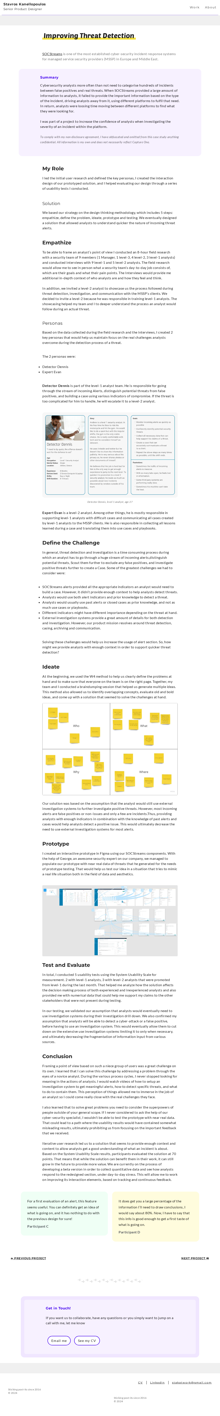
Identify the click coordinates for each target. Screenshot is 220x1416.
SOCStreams (52, 54)
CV (140, 1382)
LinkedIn (157, 1382)
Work (195, 7)
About (211, 7)
